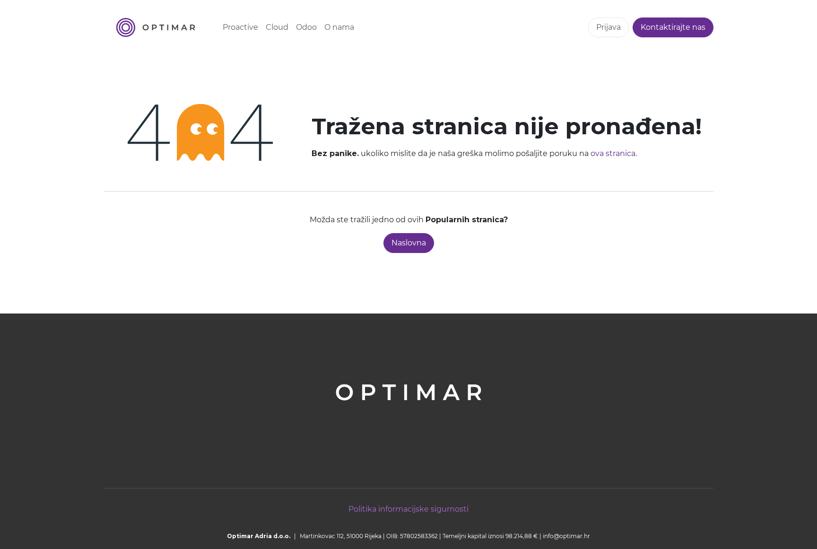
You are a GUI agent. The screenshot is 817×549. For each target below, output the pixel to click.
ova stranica (613, 153)
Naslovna (408, 242)
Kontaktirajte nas (673, 27)
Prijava (608, 27)
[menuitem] (240, 27)
